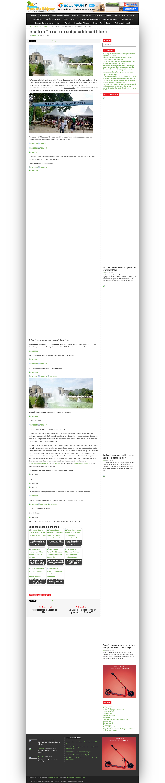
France (35, 26)
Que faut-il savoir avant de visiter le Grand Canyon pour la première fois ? (119, 456)
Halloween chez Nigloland (82, 755)
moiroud (69, 752)
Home (30, 26)
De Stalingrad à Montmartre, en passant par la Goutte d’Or (82, 611)
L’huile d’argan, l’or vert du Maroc (47, 751)
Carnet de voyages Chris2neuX (113, 710)
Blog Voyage (107, 708)
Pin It (54, 41)
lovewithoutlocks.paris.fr (38, 463)
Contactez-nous (80, 777)
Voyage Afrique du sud (111, 727)
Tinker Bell (35, 35)
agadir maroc (107, 706)
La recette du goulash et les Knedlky (48, 760)
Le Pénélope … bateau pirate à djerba (49, 743)
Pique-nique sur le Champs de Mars (44, 611)
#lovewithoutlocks (81, 463)
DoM (104, 272)
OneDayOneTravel (109, 715)
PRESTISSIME (70, 777)
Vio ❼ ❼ (69, 758)
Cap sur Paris (47, 26)
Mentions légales (53, 777)
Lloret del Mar (107, 713)
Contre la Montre (108, 712)
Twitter (57, 463)
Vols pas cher (107, 725)
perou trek (106, 717)
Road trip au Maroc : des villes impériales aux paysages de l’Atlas (119, 268)
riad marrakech (108, 723)
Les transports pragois (83, 752)
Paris (40, 26)
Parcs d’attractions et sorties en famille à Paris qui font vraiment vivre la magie (119, 646)
